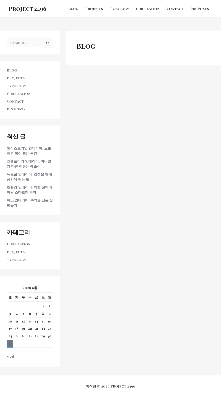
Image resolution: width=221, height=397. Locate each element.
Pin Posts (16, 109)
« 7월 (11, 356)
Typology (16, 85)
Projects (16, 78)
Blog (12, 70)
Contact (15, 101)
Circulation (19, 93)
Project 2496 (27, 8)
